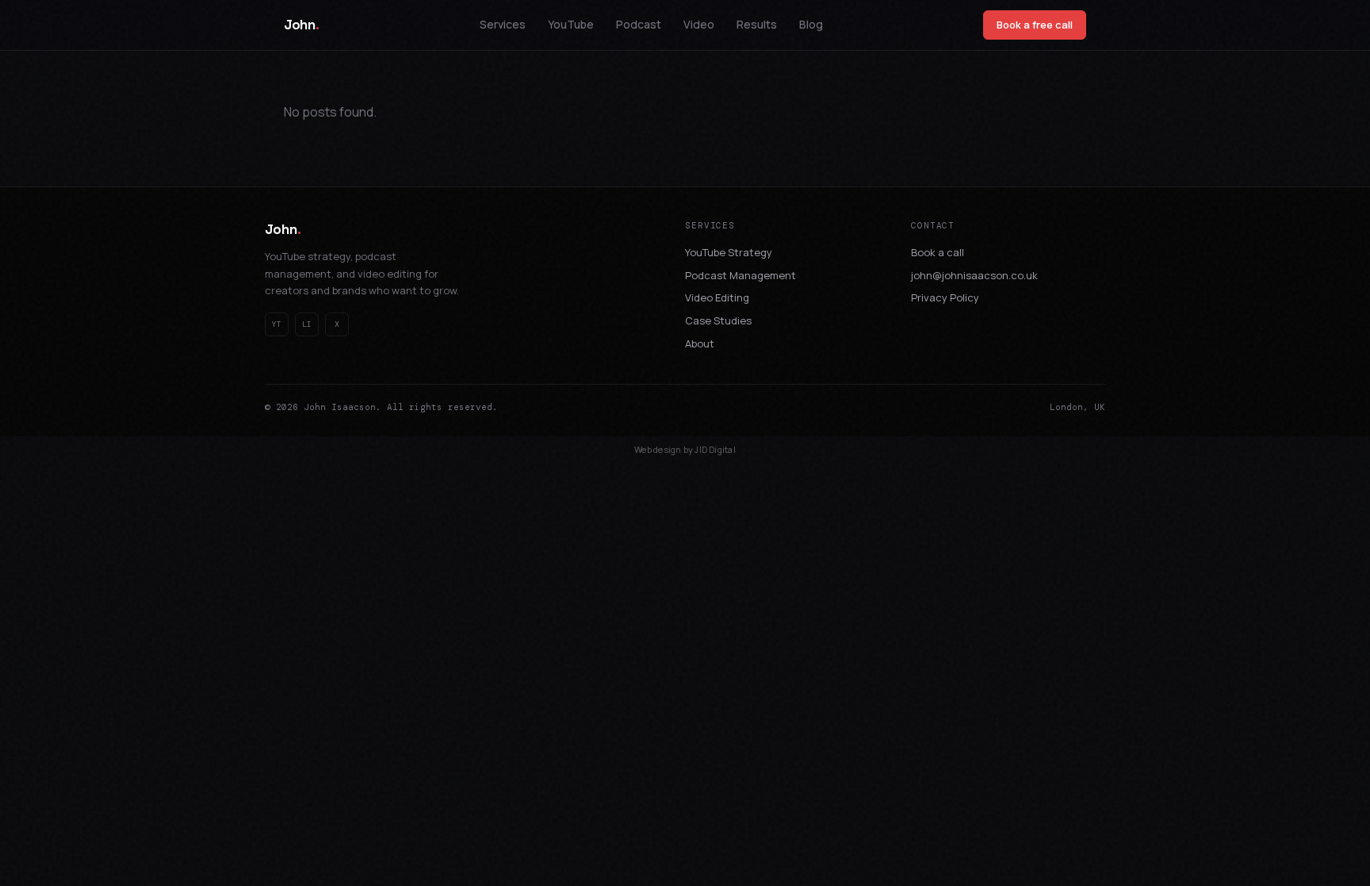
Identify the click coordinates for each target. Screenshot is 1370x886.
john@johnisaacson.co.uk (974, 275)
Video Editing (717, 297)
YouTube (571, 24)
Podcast (638, 24)
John (301, 24)
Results (757, 24)
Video (698, 24)
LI (307, 324)
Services (503, 24)
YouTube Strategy (728, 252)
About (699, 343)
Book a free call (1035, 24)
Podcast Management (740, 275)
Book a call (937, 252)
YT (276, 324)
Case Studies (718, 320)
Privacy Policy (945, 297)
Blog (811, 24)
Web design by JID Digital (685, 449)
